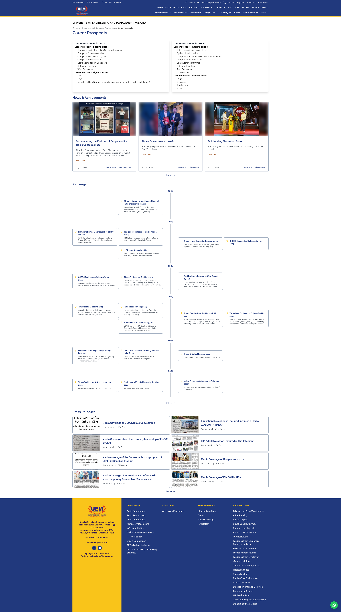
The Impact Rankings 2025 (246, 565)
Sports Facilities (241, 574)
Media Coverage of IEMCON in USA (221, 477)
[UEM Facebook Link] (94, 548)
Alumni (237, 12)
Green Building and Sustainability (249, 599)
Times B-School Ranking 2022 (197, 354)
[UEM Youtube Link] (100, 548)
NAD (230, 7)
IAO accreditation (135, 528)
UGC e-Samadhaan (136, 541)
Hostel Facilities (241, 570)
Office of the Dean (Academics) (248, 511)
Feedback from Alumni (244, 552)
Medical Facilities (241, 582)
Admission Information (244, 532)
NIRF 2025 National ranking (136, 250)
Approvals (194, 7)
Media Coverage (206, 519)
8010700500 (250, 2)
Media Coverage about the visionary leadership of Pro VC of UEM (135, 441)
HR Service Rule (241, 595)
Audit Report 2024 (136, 511)
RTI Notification (134, 536)
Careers (117, 2)
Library (255, 7)
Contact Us (107, 2)
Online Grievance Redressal (140, 532)
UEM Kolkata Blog (207, 511)
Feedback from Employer (246, 557)
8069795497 (263, 2)
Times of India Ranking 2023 (90, 307)
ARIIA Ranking (240, 515)
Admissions (206, 7)
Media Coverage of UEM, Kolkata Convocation (128, 422)
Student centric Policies (245, 604)
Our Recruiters (240, 536)
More (263, 12)
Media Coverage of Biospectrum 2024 (222, 459)
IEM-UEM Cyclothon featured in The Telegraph (227, 441)
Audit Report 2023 (136, 515)
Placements (195, 12)
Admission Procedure (173, 511)
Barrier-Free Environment (245, 578)
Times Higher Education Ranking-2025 (201, 241)
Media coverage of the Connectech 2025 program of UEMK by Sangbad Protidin (132, 459)
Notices (245, 7)
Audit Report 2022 (136, 519)
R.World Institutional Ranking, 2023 (139, 322)
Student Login (93, 2)
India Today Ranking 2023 (135, 307)
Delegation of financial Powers (248, 587)
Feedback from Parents (244, 548)
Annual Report (240, 519)
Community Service (243, 591)
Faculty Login (78, 2)
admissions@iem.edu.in (210, 2)
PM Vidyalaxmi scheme (138, 545)
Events (201, 515)
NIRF (237, 7)
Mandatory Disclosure (138, 524)
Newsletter (203, 524)
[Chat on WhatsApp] (334, 605)
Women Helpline (241, 561)
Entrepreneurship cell (244, 528)
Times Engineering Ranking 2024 (138, 277)
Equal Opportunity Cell (244, 524)
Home (160, 7)
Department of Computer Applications (99, 28)
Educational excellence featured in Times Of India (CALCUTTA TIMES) (230, 423)
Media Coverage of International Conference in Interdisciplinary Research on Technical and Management (129, 477)
